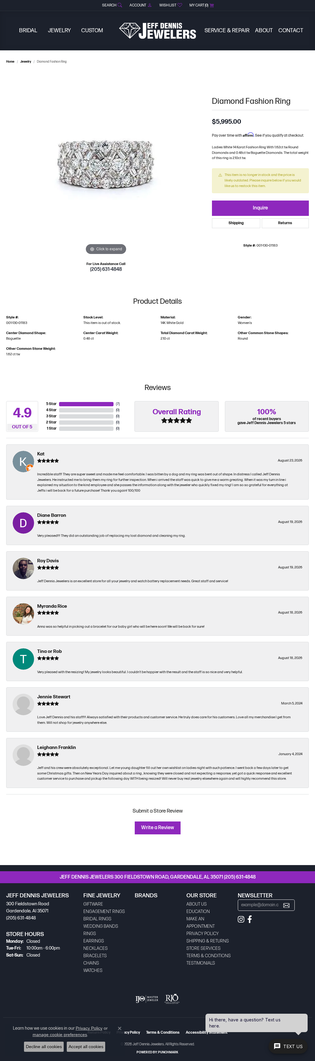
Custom (92, 30)
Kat (41, 454)
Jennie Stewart (53, 697)
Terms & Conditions (208, 955)
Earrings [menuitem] (93, 941)
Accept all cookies (86, 1046)
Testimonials (200, 963)
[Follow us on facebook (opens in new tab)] (249, 919)
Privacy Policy (202, 933)
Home (10, 62)
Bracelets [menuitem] (95, 955)
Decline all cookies (44, 1046)
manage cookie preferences (60, 1034)
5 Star (51, 404)
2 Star (51, 422)
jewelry (25, 62)
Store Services (203, 948)
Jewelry (59, 30)
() (118, 404)
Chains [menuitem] (91, 963)
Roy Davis (48, 561)
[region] (106, 164)
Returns (285, 223)
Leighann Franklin (56, 748)
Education (198, 911)
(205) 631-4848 (106, 269)
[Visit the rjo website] (172, 999)
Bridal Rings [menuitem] (97, 919)
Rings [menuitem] (89, 933)
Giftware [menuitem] (93, 904)
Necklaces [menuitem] (95, 948)
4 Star (51, 410)
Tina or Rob (49, 651)
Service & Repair (227, 30)
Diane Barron (51, 515)
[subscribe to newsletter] (286, 905)
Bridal (28, 30)
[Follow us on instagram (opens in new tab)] (241, 919)
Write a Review (157, 828)
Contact (290, 30)
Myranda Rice (52, 606)
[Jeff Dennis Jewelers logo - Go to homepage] (157, 31)
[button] (111, 5)
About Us (196, 904)
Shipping (236, 223)
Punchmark (168, 1052)
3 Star (51, 416)
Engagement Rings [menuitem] (104, 911)
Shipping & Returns (207, 941)
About (264, 30)
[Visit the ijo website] (146, 999)
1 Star (52, 428)
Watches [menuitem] (92, 970)
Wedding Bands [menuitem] (100, 926)
